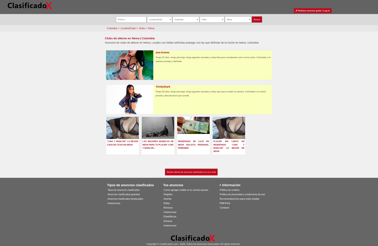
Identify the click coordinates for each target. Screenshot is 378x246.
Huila (142, 28)
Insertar (167, 199)
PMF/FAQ (225, 203)
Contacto (224, 207)
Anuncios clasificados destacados (125, 199)
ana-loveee (162, 52)
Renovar (168, 207)
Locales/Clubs (128, 28)
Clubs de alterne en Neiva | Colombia (130, 38)
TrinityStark (163, 86)
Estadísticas (170, 216)
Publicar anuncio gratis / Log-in (313, 10)
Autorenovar (113, 203)
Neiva (151, 28)
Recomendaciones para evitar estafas (239, 199)
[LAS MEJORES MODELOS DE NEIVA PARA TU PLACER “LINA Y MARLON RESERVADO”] (158, 127)
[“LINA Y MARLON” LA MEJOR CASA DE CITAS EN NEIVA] (122, 129)
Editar (167, 203)
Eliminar (168, 221)
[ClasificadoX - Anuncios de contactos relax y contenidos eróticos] (193, 238)
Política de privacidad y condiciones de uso (242, 194)
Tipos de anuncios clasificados (123, 190)
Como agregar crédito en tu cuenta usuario (186, 190)
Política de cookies (229, 190)
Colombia (112, 28)
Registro (168, 194)
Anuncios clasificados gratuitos (123, 194)
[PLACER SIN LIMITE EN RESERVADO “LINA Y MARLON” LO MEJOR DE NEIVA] (229, 129)
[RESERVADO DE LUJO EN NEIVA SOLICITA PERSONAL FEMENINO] (193, 125)
